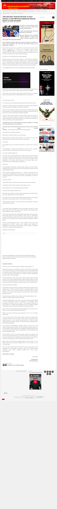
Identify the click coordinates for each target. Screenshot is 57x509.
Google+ (53, 372)
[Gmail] (14, 365)
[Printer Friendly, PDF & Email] (7, 363)
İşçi (41, 10)
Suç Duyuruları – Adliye (7, 10)
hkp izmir (4, 22)
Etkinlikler (19, 10)
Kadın (38, 10)
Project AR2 (27, 397)
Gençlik (45, 10)
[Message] (18, 365)
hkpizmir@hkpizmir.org (40, 396)
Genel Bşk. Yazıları (6, 13)
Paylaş (22, 365)
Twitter (48, 372)
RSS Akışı (45, 372)
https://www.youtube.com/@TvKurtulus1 (35, 372)
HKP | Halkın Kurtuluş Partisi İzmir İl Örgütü (28, 6)
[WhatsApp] (9, 365)
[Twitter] (6, 365)
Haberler (14, 10)
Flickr (48, 374)
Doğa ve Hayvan (13, 13)
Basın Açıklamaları (31, 10)
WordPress (31, 397)
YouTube (50, 374)
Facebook (50, 372)
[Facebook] (4, 365)
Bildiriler (24, 10)
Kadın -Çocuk (20, 13)
